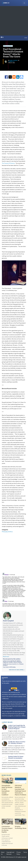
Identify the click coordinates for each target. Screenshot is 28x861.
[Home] (6, 3)
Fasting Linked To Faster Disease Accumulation (15, 757)
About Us (2, 853)
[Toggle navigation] (24, 3)
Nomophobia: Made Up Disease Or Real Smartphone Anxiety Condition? (7, 790)
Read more (6, 656)
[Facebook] (1, 37)
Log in (25, 37)
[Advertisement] (14, 21)
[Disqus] (14, 552)
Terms (25, 852)
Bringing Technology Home (20, 827)
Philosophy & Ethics (8, 46)
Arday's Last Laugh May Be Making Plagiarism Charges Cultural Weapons (12, 661)
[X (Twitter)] (3, 37)
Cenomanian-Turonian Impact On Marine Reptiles (7, 829)
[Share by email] (14, 77)
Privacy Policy (19, 853)
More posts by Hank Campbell (16, 669)
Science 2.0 (11, 61)
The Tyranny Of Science (8, 163)
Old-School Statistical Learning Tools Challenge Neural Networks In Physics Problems (20, 790)
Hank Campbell (14, 60)
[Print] (21, 77)
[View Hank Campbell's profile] (6, 61)
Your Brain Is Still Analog (9, 667)
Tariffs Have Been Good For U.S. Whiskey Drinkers (13, 664)
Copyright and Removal (10, 853)
